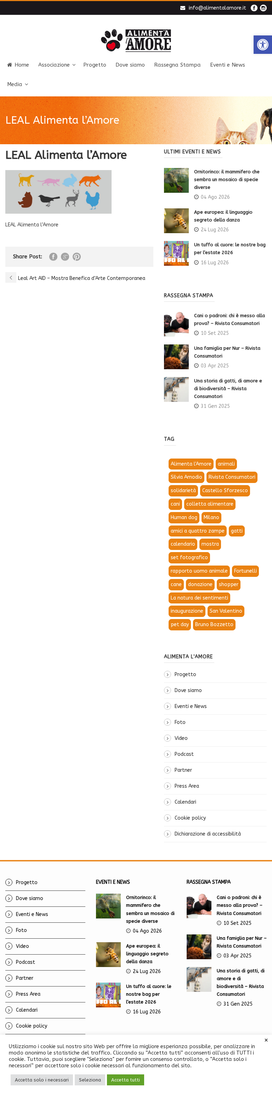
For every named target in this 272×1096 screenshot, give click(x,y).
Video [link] (181, 738)
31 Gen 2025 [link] (215, 406)
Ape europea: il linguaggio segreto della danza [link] (147, 953)
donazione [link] (200, 584)
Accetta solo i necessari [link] (42, 1080)
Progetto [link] (94, 65)
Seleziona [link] (90, 1080)
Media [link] (14, 84)
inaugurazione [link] (187, 611)
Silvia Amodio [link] (186, 477)
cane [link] (176, 584)
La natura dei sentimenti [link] (199, 598)
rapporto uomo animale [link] (199, 571)
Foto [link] (180, 722)
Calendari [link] (185, 802)
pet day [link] (180, 625)
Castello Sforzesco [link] (225, 491)
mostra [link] (210, 544)
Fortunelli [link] (245, 571)
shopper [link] (228, 584)
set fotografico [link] (189, 558)
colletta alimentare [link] (209, 504)
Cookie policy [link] (190, 818)
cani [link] (175, 504)
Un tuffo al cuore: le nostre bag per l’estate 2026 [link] (148, 994)
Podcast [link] (184, 754)
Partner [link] (183, 770)
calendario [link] (183, 544)
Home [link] (22, 65)
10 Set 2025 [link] (215, 333)
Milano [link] (211, 518)
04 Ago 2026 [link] (215, 197)
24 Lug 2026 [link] (215, 230)
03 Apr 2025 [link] (215, 366)
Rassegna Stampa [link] (177, 65)
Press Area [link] (187, 786)
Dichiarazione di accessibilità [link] (208, 834)
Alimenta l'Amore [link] (191, 464)
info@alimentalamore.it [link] (217, 8)
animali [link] (226, 464)
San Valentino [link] (226, 611)
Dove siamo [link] (130, 65)
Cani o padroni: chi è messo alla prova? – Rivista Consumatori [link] (239, 905)
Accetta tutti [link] (125, 1080)
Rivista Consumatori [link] (232, 477)
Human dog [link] (184, 518)
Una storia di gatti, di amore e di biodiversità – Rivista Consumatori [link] (228, 388)
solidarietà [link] (183, 491)
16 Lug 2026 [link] (215, 263)
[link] (263, 44)
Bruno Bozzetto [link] (214, 625)
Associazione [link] (54, 65)
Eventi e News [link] (227, 65)
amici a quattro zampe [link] (198, 531)
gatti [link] (237, 531)
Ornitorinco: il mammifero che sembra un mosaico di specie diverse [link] (227, 179)
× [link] (266, 1040)
